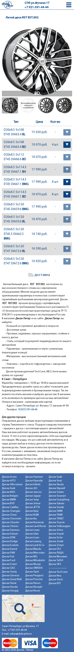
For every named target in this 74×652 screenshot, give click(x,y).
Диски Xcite (56, 537)
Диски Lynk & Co (34, 545)
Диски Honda (10, 587)
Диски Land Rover (35, 526)
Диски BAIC (8, 492)
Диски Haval (9, 583)
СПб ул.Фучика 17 (37, 3)
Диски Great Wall (12, 579)
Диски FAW (8, 552)
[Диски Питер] (7, 4)
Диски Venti (56, 579)
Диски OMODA (34, 568)
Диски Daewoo (11, 530)
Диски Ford (8, 560)
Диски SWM (55, 511)
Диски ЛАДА (56, 552)
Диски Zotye (56, 545)
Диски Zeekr (56, 541)
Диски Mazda (33, 549)
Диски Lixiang (33, 541)
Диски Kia (31, 518)
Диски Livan (32, 537)
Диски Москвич (58, 556)
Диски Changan (11, 511)
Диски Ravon (33, 583)
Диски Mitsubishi (35, 560)
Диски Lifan (32, 533)
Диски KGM (32, 514)
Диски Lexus (32, 530)
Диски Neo (55, 575)
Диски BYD (8, 503)
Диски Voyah (56, 533)
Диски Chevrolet (11, 518)
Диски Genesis (10, 575)
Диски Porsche (34, 579)
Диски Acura (9, 477)
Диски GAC (8, 568)
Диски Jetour (32, 503)
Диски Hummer (34, 477)
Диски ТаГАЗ (56, 560)
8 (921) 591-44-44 (27, 409)
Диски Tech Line (58, 572)
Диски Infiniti (32, 484)
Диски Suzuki (56, 507)
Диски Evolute (10, 545)
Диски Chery (9, 514)
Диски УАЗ (55, 564)
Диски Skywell (57, 488)
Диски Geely (9, 571)
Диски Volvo (56, 530)
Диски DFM (8, 537)
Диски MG (31, 556)
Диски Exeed (9, 549)
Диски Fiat (8, 556)
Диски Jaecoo (33, 492)
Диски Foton (9, 564)
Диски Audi (8, 488)
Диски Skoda (56, 484)
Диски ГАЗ (55, 549)
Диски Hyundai (34, 480)
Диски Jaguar (33, 496)
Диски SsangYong (59, 499)
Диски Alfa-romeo (12, 484)
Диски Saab (55, 477)
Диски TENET (56, 518)
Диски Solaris (56, 492)
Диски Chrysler (10, 522)
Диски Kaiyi (32, 511)
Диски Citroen (10, 526)
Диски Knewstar (34, 522)
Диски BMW (9, 499)
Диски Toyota (57, 522)
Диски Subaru (56, 503)
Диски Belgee (10, 496)
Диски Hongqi (10, 590)
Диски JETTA (32, 507)
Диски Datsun (10, 533)
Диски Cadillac (10, 507)
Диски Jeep (32, 499)
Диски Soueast (57, 496)
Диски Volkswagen (59, 526)
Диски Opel (32, 571)
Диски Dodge (10, 541)
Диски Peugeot (34, 575)
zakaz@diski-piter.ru (21, 633)
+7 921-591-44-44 (36, 7)
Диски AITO (9, 480)
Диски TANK (56, 514)
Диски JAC (31, 488)
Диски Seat (55, 480)
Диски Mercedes (35, 552)
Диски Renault (33, 587)
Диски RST (55, 583)
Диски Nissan (33, 564)
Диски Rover (32, 590)
